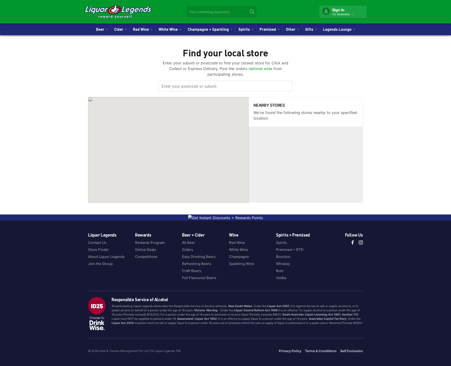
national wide (261, 68)
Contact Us (97, 242)
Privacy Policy (290, 351)
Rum (280, 271)
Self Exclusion (351, 351)
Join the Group (100, 263)
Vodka (281, 278)
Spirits (245, 29)
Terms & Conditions (321, 351)
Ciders (187, 249)
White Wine (169, 29)
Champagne (239, 256)
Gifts (310, 29)
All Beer (188, 242)
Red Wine (142, 29)
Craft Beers (191, 271)
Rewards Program (150, 242)
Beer (101, 29)
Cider (119, 29)
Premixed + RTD (289, 249)
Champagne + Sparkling (209, 29)
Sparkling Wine (241, 263)
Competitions (146, 256)
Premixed (269, 29)
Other (291, 29)
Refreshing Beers (196, 263)
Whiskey (283, 263)
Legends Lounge (338, 29)
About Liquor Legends (106, 256)
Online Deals (145, 249)
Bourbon (283, 256)
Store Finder (98, 249)
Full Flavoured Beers (199, 278)
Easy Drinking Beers (199, 256)
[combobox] (221, 12)
